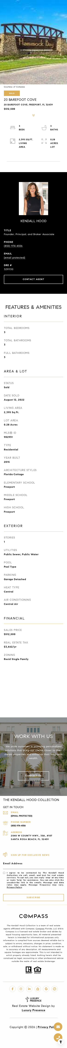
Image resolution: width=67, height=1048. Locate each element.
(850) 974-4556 (13, 245)
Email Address (13, 863)
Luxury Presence (33, 1010)
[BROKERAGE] (54, 989)
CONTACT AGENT (33, 279)
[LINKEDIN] (29, 989)
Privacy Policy (14, 887)
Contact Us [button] (33, 776)
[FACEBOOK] (12, 989)
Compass (40, 928)
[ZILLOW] (38, 989)
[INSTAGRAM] (21, 989)
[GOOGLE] (46, 989)
